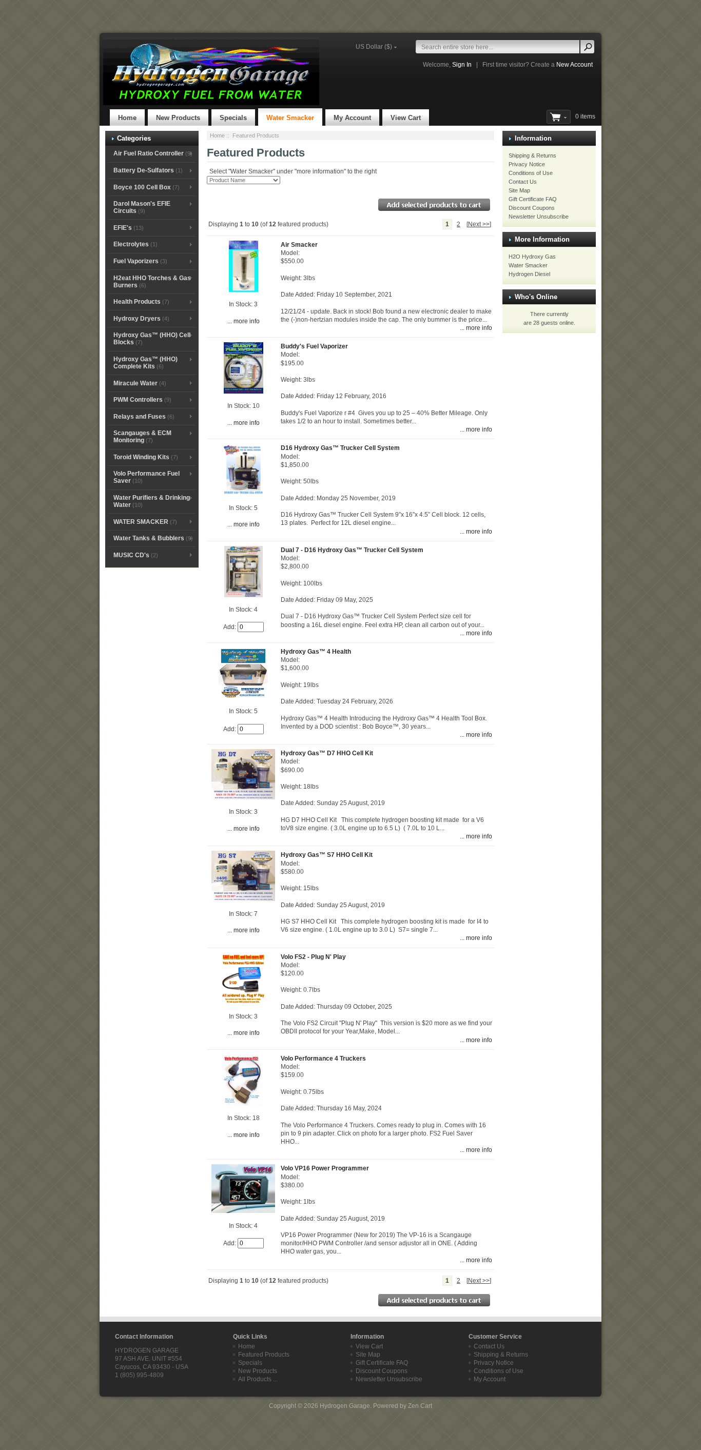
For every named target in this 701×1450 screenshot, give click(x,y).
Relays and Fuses (143, 416)
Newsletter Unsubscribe (539, 216)
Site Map (519, 190)
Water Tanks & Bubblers (153, 538)
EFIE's (128, 227)
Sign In (462, 64)
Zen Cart (420, 1405)
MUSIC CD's (135, 555)
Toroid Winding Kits (145, 457)
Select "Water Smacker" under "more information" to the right (293, 171)
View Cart (406, 118)
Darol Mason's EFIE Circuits (141, 207)
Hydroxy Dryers (141, 318)
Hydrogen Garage (345, 1405)
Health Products (141, 301)
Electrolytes (135, 244)
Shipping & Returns (532, 155)
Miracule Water (139, 383)
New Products (178, 118)
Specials (233, 118)
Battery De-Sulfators (148, 170)
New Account (574, 64)
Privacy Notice (527, 164)
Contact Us (523, 182)
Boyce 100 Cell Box (146, 187)
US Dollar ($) (374, 46)
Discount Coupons (532, 208)
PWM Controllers (142, 399)
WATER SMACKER (145, 521)
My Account (352, 118)
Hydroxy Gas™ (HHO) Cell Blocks (151, 338)
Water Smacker (290, 118)
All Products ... (258, 1379)
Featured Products (263, 1354)
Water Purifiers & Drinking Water (151, 501)
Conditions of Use (531, 173)
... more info (243, 321)
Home (127, 118)
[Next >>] (478, 224)
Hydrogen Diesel (529, 274)
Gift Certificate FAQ (533, 199)
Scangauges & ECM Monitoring (142, 436)
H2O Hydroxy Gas (532, 256)
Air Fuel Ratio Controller (152, 153)
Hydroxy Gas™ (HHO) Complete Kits (145, 363)
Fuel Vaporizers (140, 261)
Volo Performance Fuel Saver (146, 477)
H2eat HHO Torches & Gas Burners (152, 282)
